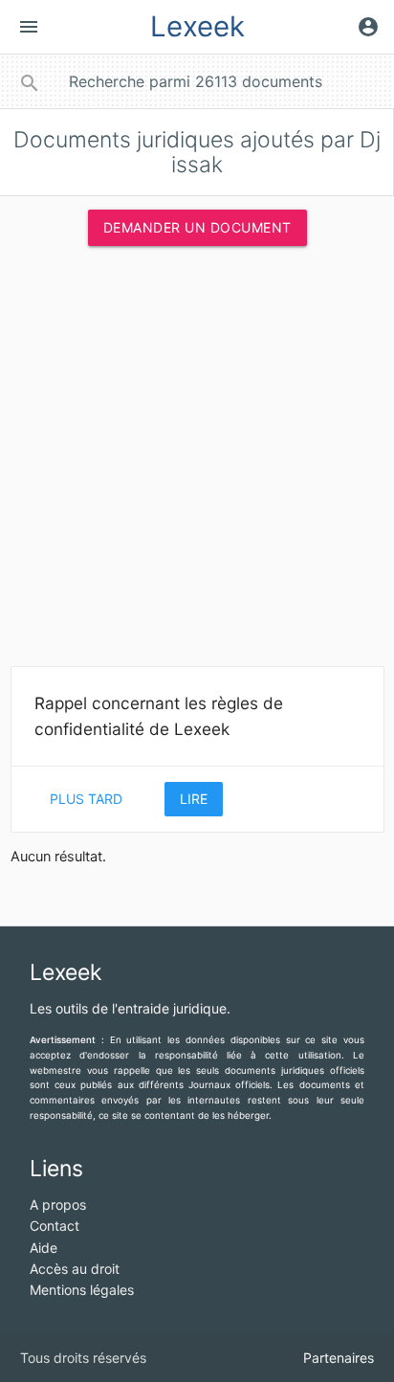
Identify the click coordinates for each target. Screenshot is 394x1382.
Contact (54, 1225)
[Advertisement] (197, 462)
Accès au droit (75, 1268)
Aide (43, 1247)
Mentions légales (82, 1290)
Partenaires (338, 1357)
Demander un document (197, 227)
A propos (58, 1204)
